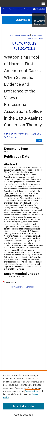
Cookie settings (32, 391)
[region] (23, 395)
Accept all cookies (23, 406)
